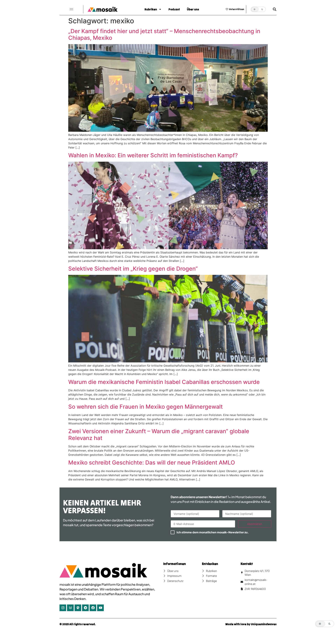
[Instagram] (62, 607)
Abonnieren (254, 524)
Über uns (193, 9)
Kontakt (247, 564)
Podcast (174, 9)
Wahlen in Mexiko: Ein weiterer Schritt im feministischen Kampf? (153, 155)
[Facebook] (93, 607)
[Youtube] (100, 607)
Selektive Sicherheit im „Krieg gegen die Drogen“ (133, 268)
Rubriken (151, 9)
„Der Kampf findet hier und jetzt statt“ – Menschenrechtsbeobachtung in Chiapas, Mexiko (164, 34)
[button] (71, 9)
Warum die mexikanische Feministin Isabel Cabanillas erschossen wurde (164, 382)
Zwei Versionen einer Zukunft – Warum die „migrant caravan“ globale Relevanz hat (158, 434)
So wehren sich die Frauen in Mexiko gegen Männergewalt (145, 406)
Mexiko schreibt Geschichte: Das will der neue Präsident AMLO (151, 462)
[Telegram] (85, 607)
